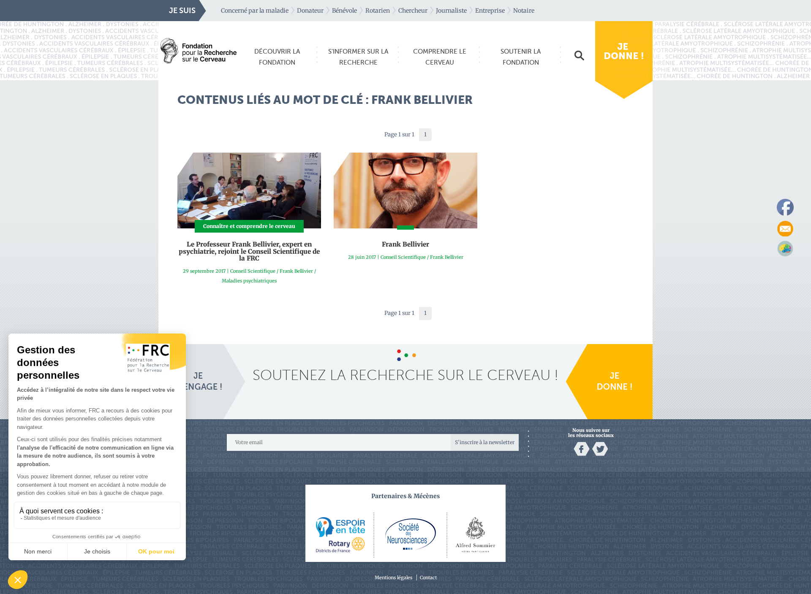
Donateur (310, 10)
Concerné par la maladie (254, 10)
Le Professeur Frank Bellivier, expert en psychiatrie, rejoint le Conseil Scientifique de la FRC (249, 251)
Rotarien (377, 10)
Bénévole (344, 10)
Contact (428, 577)
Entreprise (490, 10)
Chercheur (412, 10)
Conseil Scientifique (252, 271)
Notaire (523, 10)
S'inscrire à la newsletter (484, 442)
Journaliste (451, 10)
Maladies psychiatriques (249, 281)
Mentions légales (393, 577)
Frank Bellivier (296, 271)
